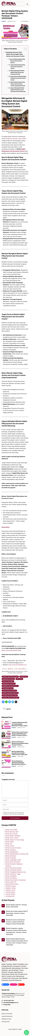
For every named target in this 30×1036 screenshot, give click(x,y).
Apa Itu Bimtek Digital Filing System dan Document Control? (17, 61)
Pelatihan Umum (10, 890)
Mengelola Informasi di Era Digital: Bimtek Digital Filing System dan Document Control (15, 54)
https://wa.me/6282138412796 (11, 650)
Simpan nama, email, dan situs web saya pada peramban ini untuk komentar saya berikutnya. (13, 813)
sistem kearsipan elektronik (10, 693)
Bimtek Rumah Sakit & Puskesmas (15, 880)
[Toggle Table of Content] (24, 49)
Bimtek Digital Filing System (10, 676)
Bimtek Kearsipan (10, 850)
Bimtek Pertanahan (11, 878)
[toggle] (27, 4)
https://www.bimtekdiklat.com (17, 665)
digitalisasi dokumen (8, 679)
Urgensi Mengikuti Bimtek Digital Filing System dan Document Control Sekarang (18, 89)
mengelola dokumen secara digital (15, 138)
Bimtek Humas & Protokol (13, 848)
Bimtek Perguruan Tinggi (12, 874)
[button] (26, 1032)
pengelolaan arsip (8, 688)
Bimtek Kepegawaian (11, 852)
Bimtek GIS (8, 844)
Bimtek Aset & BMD (11, 830)
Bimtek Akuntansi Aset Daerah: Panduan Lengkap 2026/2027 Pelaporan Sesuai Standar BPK (15, 922)
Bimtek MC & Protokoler (12, 862)
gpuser (4, 21)
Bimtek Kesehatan (10, 856)
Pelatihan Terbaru (10, 888)
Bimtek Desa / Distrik (11, 838)
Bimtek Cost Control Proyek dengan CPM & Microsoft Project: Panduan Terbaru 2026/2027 (20, 734)
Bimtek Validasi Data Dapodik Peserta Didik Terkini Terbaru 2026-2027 (19, 753)
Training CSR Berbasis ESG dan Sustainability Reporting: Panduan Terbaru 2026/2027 (20, 725)
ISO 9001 (19, 679)
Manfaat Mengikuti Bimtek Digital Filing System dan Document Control (17, 72)
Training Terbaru (10, 894)
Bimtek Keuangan (10, 858)
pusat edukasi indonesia (9, 690)
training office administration (10, 697)
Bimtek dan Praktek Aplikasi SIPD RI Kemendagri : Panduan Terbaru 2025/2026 (17, 913)
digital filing (24, 676)
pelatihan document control (10, 686)
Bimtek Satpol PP (10, 882)
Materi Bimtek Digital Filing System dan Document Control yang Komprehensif (18, 84)
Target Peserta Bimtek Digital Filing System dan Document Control (18, 78)
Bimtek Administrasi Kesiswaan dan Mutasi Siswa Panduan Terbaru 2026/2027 (20, 744)
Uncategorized (9, 896)
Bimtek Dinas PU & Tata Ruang (14, 840)
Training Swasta (10, 892)
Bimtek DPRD (9, 842)
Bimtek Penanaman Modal (13, 870)
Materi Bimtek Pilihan (11, 884)
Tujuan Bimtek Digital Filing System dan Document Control (18, 66)
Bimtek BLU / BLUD (11, 834)
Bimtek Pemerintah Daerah (13, 868)
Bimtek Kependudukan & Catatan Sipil (16, 854)
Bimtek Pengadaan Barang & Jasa (15, 872)
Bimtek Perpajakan (11, 876)
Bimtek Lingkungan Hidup (13, 860)
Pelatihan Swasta (10, 886)
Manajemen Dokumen (9, 683)
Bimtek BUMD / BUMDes (12, 836)
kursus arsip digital (8, 681)
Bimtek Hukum (9, 846)
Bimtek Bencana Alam (12, 832)
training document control (10, 695)
